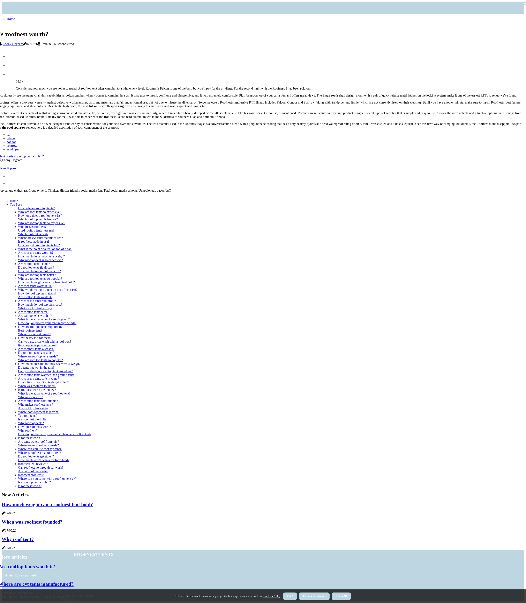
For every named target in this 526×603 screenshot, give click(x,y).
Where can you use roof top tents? (40, 449)
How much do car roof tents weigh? (41, 256)
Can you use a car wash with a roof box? (44, 341)
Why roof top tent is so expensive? (40, 260)
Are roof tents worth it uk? (35, 286)
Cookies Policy (271, 596)
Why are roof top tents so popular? (40, 360)
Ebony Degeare (13, 44)
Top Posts (16, 204)
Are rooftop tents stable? (34, 263)
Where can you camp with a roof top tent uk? (47, 478)
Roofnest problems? (31, 475)
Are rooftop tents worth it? (35, 297)
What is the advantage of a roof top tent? (44, 393)
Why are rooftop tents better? (37, 275)
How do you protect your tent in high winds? (47, 323)
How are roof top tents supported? (40, 326)
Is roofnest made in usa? (33, 241)
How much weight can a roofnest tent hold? (46, 282)
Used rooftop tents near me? (36, 230)
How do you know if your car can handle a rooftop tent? (54, 434)
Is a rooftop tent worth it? (34, 482)
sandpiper (13, 149)
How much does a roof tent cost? (39, 271)
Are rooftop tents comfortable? (38, 401)
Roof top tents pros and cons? (37, 345)
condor (11, 142)
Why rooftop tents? (30, 397)
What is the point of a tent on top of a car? (45, 249)
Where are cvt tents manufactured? (40, 238)
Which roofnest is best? (33, 234)
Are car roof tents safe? (33, 471)
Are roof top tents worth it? (35, 252)
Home (11, 19)
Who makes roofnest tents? (35, 404)
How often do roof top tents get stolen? (43, 382)
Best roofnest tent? (30, 330)
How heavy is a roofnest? (34, 338)
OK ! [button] (290, 596)
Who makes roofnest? (32, 226)
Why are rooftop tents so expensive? (41, 223)
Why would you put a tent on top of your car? (47, 289)
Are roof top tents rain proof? (37, 301)
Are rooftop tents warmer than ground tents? (46, 375)
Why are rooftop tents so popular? (40, 278)
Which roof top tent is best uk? (38, 219)
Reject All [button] (341, 596)
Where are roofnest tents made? (38, 445)
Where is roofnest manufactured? (39, 452)
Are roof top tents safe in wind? (38, 378)
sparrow (12, 145)
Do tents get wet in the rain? (36, 367)
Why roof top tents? (31, 423)
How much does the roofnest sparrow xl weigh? (49, 364)
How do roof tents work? (34, 426)
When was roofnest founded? (37, 386)
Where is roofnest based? (34, 334)
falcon (11, 138)
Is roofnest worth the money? (37, 389)
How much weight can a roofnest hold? (43, 460)
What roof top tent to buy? (35, 308)
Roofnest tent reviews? (33, 464)
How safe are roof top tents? (36, 208)
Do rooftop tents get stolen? (36, 456)
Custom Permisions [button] (314, 596)
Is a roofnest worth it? (32, 419)
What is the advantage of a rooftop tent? (44, 319)
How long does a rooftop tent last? (40, 215)
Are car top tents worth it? (35, 315)
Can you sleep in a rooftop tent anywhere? (45, 371)
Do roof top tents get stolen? (36, 352)
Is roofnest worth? (30, 438)
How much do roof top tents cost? (40, 304)
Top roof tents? (28, 415)
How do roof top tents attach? (37, 293)
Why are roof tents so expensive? (39, 212)
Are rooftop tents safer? (33, 312)
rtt (8, 134)
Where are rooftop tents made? (38, 356)
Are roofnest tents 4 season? (36, 349)
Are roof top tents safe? (33, 408)
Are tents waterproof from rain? (38, 441)
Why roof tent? (28, 430)
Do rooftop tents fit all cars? (36, 267)
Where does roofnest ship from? (38, 412)
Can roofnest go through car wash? (40, 467)
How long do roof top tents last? (39, 245)
